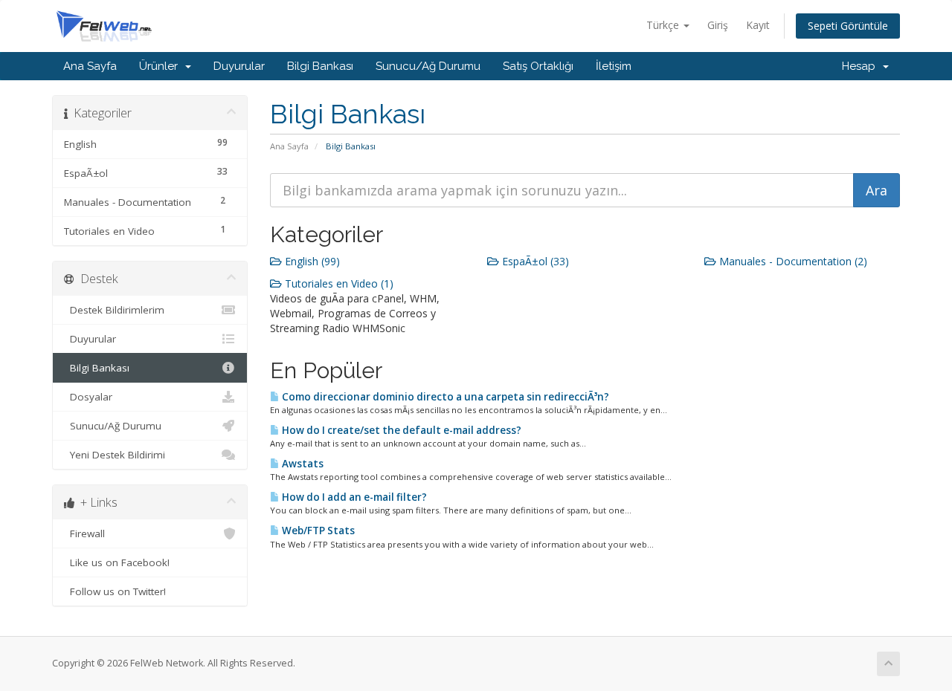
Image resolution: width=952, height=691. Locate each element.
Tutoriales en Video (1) (337, 283)
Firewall (84, 533)
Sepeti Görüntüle (848, 26)
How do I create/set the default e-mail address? (400, 430)
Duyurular (239, 66)
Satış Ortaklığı (538, 66)
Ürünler (161, 66)
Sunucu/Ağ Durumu (428, 66)
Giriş (717, 25)
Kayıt (758, 25)
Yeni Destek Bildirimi (114, 454)
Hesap (861, 66)
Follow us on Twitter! (115, 591)
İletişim (613, 66)
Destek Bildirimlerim (114, 310)
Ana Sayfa (90, 66)
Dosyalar (88, 396)
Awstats (302, 463)
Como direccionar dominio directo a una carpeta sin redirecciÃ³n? (444, 396)
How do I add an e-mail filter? (353, 497)
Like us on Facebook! (117, 562)
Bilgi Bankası (320, 66)
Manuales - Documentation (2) (791, 261)
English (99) (311, 261)
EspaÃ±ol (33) (534, 261)
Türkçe (664, 25)
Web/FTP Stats (317, 530)
